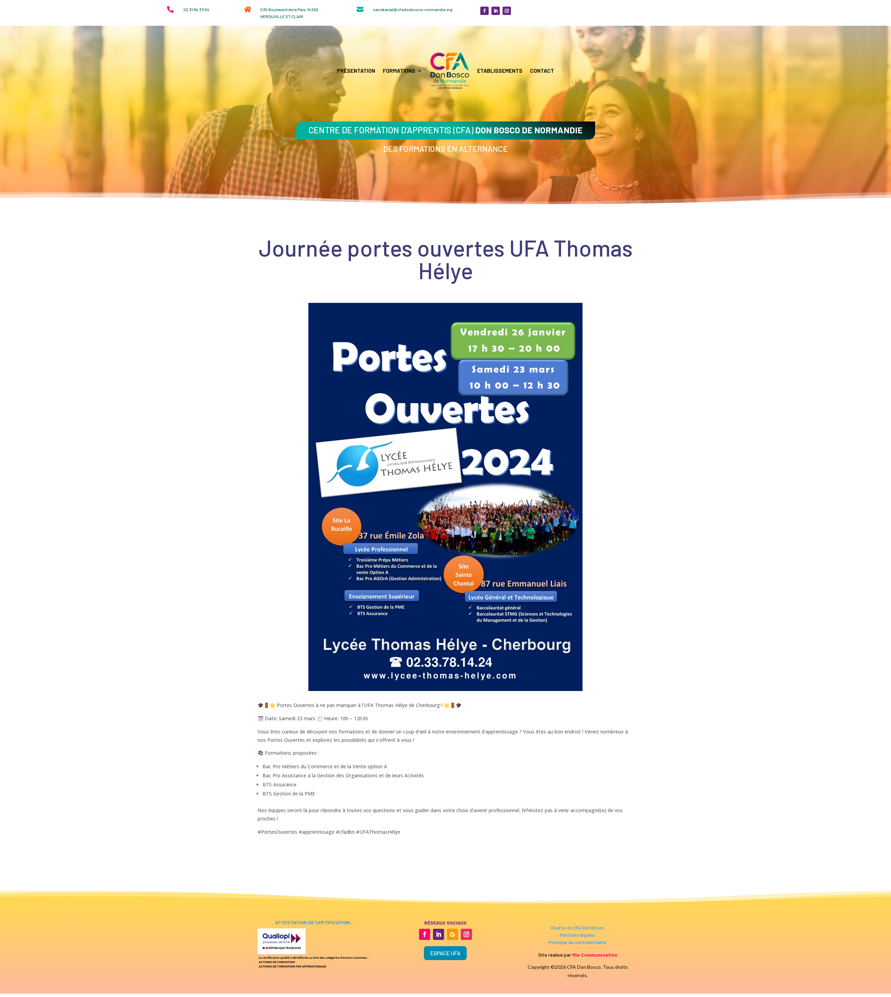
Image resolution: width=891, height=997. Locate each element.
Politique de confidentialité (578, 942)
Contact (542, 70)
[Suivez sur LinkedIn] (495, 11)
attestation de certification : (313, 922)
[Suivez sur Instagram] (507, 11)
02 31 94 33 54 (196, 9)
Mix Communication (594, 955)
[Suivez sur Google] (452, 934)
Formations (399, 70)
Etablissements (499, 70)
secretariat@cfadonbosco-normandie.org (412, 9)
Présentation (356, 70)
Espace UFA (445, 953)
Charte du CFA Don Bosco (577, 928)
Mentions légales (578, 935)
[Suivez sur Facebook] (484, 11)
